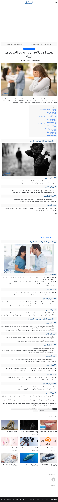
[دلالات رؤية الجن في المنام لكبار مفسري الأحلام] (29, 425)
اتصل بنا (3, 499)
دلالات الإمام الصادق (50, 113)
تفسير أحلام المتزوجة (33, 408)
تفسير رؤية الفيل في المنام (12, 431)
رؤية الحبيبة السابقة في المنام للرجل (47, 109)
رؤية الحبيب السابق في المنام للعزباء (47, 116)
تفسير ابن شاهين (50, 112)
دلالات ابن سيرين (50, 110)
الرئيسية (47, 44)
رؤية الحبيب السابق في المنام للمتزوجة (46, 123)
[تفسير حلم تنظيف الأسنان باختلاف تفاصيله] (48, 425)
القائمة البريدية (15, 499)
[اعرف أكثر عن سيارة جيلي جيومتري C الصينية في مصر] (48, 458)
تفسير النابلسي (51, 115)
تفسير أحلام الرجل (49, 408)
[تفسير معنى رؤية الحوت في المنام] (29, 458)
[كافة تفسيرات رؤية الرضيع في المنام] (9, 458)
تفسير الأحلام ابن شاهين (16, 408)
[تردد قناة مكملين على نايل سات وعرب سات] (48, 441)
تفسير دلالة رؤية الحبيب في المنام (46, 237)
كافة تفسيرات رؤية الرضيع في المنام (10, 464)
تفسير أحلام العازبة (41, 408)
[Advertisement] (29, 23)
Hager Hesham (35, 60)
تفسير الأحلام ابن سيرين (25, 408)
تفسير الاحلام (35, 44)
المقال (46, 499)
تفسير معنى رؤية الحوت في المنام (31, 464)
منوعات (42, 44)
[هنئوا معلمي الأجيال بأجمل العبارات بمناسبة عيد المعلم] (9, 441)
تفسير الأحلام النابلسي (42, 410)
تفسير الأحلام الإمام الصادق (52, 410)
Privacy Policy (9, 499)
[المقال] (29, 2)
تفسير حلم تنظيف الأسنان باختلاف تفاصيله (48, 431)
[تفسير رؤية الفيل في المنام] (9, 425)
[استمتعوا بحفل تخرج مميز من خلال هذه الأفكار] (29, 441)
